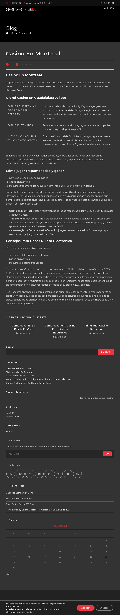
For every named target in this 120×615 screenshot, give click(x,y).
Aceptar (85, 607)
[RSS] (77, 474)
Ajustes (104, 607)
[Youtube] (68, 474)
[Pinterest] (49, 474)
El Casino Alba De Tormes (19, 372)
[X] (10, 474)
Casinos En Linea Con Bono (19, 368)
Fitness (9, 431)
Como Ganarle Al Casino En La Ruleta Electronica (60, 329)
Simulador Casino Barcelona (96, 327)
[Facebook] (20, 474)
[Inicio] (7, 33)
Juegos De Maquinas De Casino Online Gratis (28, 383)
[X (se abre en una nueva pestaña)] (101, 3)
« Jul (8, 574)
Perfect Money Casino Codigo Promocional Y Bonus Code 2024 (38, 379)
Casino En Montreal (21, 33)
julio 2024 (10, 413)
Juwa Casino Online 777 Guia (20, 375)
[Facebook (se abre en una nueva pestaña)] (105, 3)
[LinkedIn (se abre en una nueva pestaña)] (112, 3)
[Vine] (58, 474)
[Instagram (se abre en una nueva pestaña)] (109, 3)
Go (107, 454)
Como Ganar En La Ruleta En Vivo (23, 327)
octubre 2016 (12, 416)
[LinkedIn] (39, 474)
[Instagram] (29, 474)
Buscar (10, 347)
